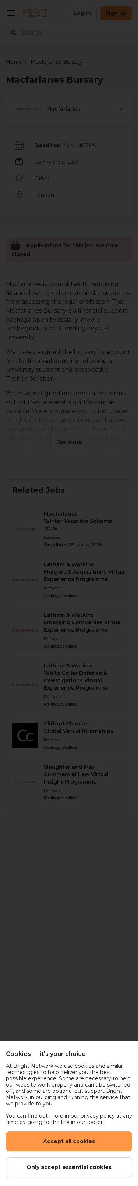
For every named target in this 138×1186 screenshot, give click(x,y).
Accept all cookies (69, 1141)
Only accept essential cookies (69, 1167)
